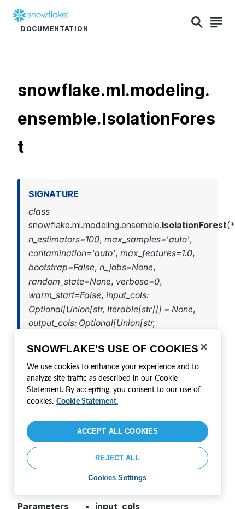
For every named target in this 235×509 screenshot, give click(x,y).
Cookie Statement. (87, 401)
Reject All (117, 458)
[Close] (204, 347)
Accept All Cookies (117, 431)
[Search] (197, 22)
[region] (117, 412)
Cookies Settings (117, 478)
